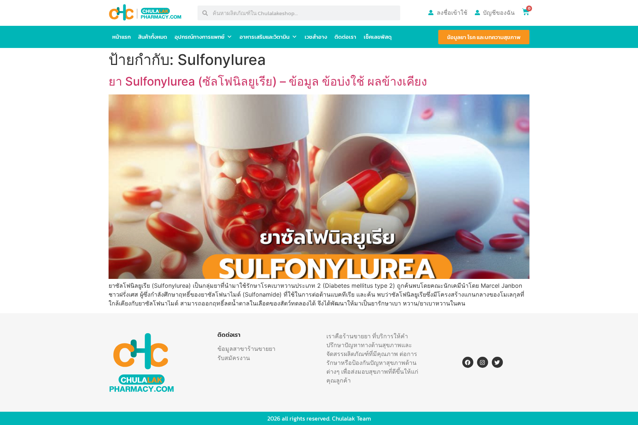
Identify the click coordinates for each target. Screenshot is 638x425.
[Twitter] (497, 362)
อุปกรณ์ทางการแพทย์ (199, 36)
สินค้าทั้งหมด (152, 36)
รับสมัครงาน (233, 358)
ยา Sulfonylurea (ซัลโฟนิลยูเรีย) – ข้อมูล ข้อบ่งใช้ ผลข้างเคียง (268, 81)
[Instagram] (482, 362)
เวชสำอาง (316, 36)
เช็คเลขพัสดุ (378, 36)
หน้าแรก (121, 36)
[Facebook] (467, 362)
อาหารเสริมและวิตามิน (264, 36)
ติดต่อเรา (345, 36)
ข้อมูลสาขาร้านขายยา (246, 348)
